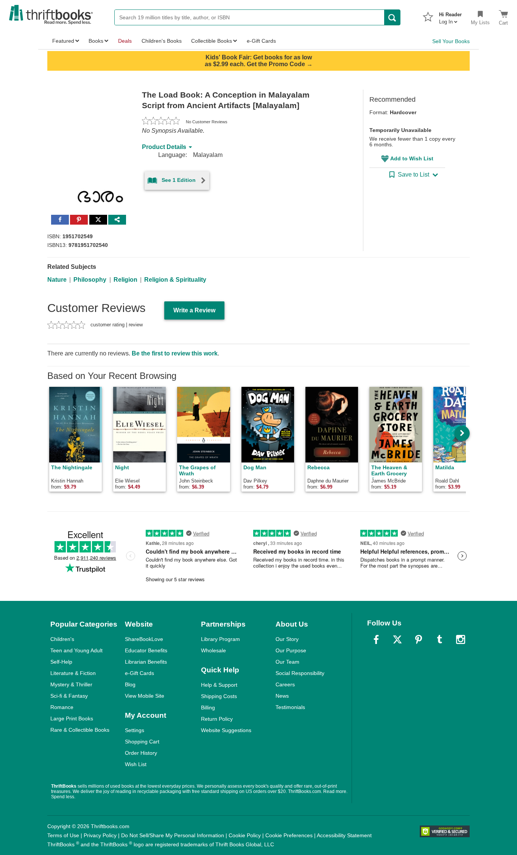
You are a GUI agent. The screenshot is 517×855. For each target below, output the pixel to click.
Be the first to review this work (175, 353)
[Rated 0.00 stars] (161, 122)
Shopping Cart (142, 742)
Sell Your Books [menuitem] (451, 41)
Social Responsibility (300, 673)
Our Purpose (291, 650)
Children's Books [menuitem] (162, 41)
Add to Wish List (411, 158)
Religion (125, 279)
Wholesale (213, 650)
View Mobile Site (144, 696)
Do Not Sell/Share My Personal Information (172, 835)
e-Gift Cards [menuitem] (261, 41)
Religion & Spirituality (175, 279)
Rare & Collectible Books (79, 730)
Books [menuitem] (96, 41)
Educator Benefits (146, 650)
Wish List (135, 764)
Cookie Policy (245, 835)
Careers (285, 684)
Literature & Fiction (73, 673)
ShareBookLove (144, 639)
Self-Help (61, 662)
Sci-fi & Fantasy (69, 696)
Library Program (220, 639)
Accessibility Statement (344, 835)
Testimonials (290, 707)
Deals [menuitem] (125, 41)
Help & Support (219, 685)
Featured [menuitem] (63, 41)
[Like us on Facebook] (376, 639)
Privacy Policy (100, 835)
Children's (62, 639)
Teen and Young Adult (76, 650)
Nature (57, 279)
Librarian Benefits (146, 662)
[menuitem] (450, 16)
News (282, 696)
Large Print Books (71, 718)
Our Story (287, 639)
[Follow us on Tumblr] (439, 639)
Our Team (287, 662)
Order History (141, 753)
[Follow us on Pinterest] (419, 639)
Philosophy (89, 279)
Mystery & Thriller (71, 684)
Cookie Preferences (289, 835)
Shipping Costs (219, 696)
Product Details (164, 147)
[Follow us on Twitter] (397, 639)
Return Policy (217, 719)
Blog (130, 684)
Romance (61, 707)
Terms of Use (63, 835)
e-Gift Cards (139, 673)
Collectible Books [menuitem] (211, 41)
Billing (208, 707)
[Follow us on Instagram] (461, 639)
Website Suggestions (226, 730)
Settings (134, 730)
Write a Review (194, 310)
